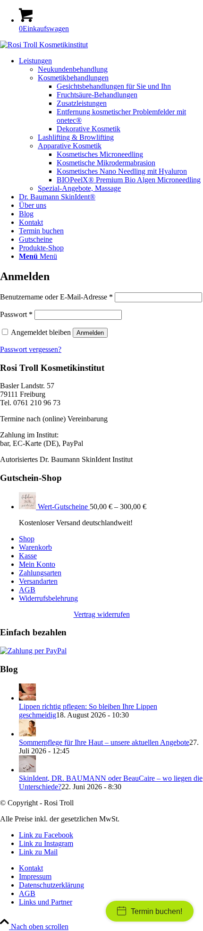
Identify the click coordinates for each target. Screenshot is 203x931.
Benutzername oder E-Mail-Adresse (56, 297)
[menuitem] (111, 125)
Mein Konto (37, 564)
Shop (26, 539)
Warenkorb (35, 547)
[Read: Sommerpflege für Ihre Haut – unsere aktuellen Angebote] (27, 734)
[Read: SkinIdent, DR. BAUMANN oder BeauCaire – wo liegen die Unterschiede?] (27, 770)
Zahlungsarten (40, 573)
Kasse (28, 556)
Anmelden (90, 332)
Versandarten (38, 581)
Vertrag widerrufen (102, 614)
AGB (27, 590)
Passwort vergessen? (30, 349)
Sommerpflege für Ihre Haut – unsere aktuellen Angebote (104, 742)
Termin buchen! (156, 911)
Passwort (16, 314)
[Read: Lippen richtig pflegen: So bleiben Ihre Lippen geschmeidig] (27, 698)
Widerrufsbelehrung (48, 598)
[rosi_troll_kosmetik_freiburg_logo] (44, 45)
